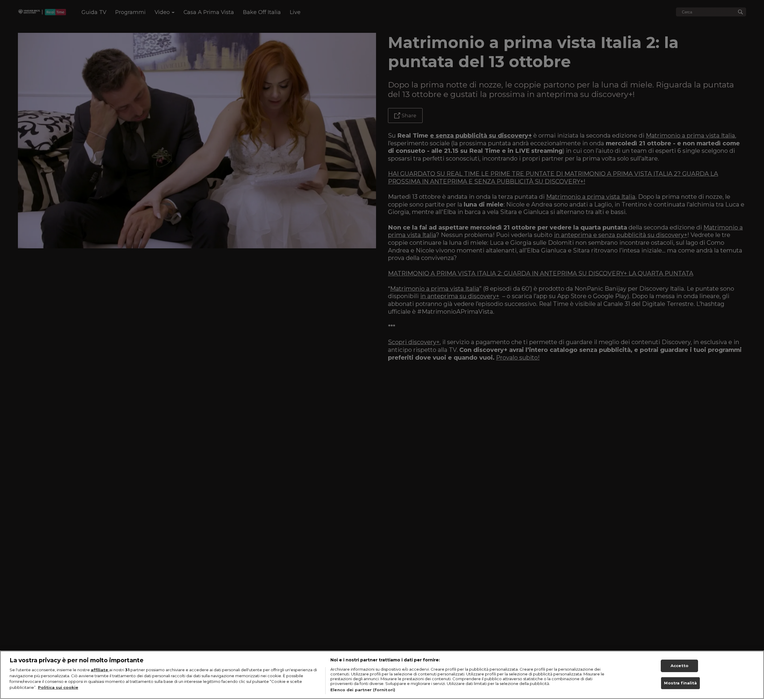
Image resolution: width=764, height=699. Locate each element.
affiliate (100, 669)
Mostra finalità (680, 682)
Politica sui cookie (58, 687)
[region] (382, 675)
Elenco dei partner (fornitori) (362, 689)
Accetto (679, 665)
